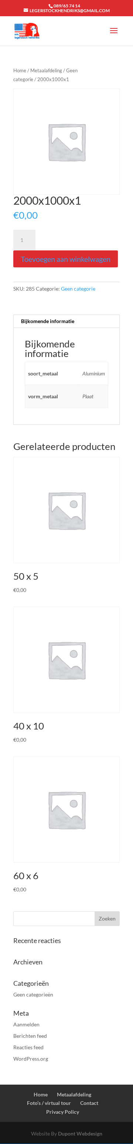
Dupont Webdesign (80, 1133)
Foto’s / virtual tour (49, 1103)
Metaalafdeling (46, 70)
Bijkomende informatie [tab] (47, 321)
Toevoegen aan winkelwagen (65, 258)
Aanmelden (26, 1024)
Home (19, 70)
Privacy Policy (62, 1112)
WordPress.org (30, 1058)
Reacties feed (28, 1047)
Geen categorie (78, 288)
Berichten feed (30, 1036)
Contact (89, 1103)
